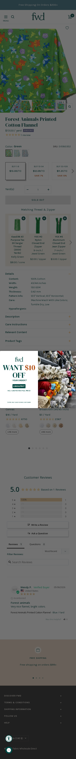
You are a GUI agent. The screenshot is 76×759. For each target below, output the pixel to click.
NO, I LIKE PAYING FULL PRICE (19, 391)
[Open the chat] (8, 750)
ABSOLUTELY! (19, 386)
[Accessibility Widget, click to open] (8, 738)
